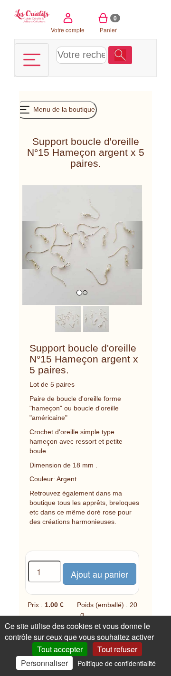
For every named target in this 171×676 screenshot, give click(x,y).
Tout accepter (60, 649)
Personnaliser (44, 662)
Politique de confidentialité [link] (116, 663)
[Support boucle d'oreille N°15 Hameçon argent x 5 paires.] (68, 318)
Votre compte (68, 30)
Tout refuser (117, 649)
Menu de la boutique (63, 109)
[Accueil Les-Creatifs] (32, 15)
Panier (108, 24)
